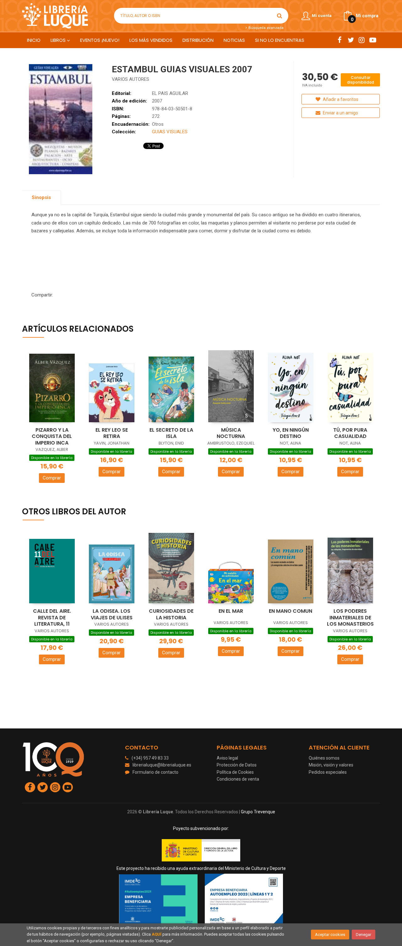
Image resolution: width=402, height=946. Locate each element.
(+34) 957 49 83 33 (150, 758)
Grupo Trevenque (258, 811)
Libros (59, 40)
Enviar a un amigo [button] (340, 112)
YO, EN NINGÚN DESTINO (291, 433)
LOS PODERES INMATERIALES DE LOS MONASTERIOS (350, 617)
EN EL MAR (231, 611)
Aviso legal (227, 758)
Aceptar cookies (330, 934)
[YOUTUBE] (372, 40)
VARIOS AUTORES (130, 79)
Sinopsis (41, 197)
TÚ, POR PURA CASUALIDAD (350, 433)
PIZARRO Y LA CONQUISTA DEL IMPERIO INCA (52, 436)
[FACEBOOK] (339, 40)
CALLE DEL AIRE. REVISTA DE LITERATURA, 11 (52, 617)
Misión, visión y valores (331, 764)
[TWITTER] (350, 40)
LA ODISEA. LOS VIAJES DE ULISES (112, 614)
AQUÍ (156, 934)
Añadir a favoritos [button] (340, 99)
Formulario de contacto (155, 772)
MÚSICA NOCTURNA (231, 433)
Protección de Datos (237, 764)
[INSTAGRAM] (361, 40)
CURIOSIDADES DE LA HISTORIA (171, 614)
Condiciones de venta (238, 779)
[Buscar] (279, 16)
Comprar (52, 478)
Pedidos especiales (328, 772)
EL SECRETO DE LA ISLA (171, 433)
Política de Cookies (235, 772)
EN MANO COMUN (290, 611)
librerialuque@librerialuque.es (162, 764)
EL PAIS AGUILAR (170, 93)
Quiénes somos (324, 758)
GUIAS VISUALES (169, 132)
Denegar (363, 934)
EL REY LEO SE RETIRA (111, 433)
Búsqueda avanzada (265, 27)
